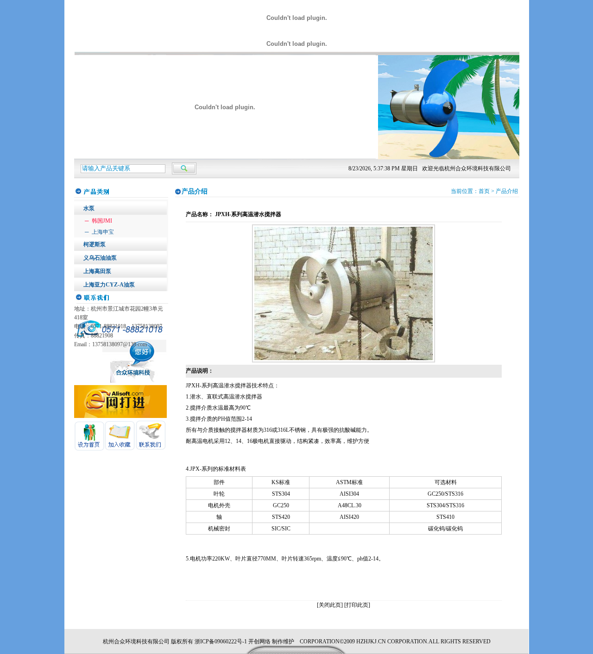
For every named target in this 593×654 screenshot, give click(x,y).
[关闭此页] (330, 605)
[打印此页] (357, 605)
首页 (484, 191)
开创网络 (259, 641)
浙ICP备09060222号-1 (221, 641)
